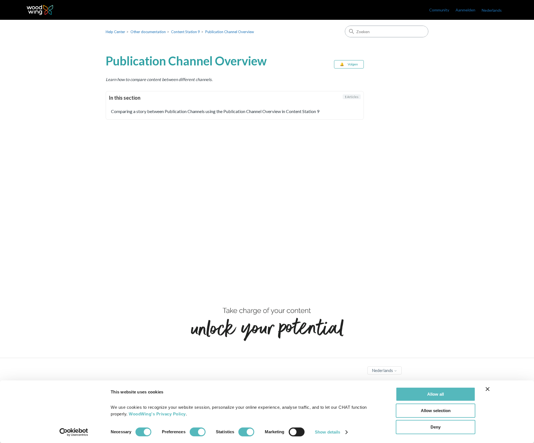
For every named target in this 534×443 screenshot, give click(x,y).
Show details (327, 432)
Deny (436, 427)
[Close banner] (488, 389)
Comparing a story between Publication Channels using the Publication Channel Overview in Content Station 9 (215, 111)
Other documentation (148, 32)
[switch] (198, 431)
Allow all (435, 394)
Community (439, 10)
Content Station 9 (185, 32)
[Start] (40, 10)
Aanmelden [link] (465, 10)
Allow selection (436, 410)
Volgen (353, 64)
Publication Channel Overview (229, 32)
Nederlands (383, 370)
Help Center (115, 32)
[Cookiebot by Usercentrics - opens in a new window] (74, 432)
